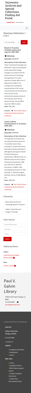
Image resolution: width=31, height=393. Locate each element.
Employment (14, 352)
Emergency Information (17, 350)
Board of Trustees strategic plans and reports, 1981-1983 (12, 50)
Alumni (12, 355)
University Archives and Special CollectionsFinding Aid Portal (13, 10)
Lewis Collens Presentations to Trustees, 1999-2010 (15, 123)
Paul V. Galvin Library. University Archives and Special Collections (15, 113)
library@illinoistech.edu (12, 305)
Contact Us (9, 342)
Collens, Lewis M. (8, 266)
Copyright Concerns (16, 365)
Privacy (12, 363)
